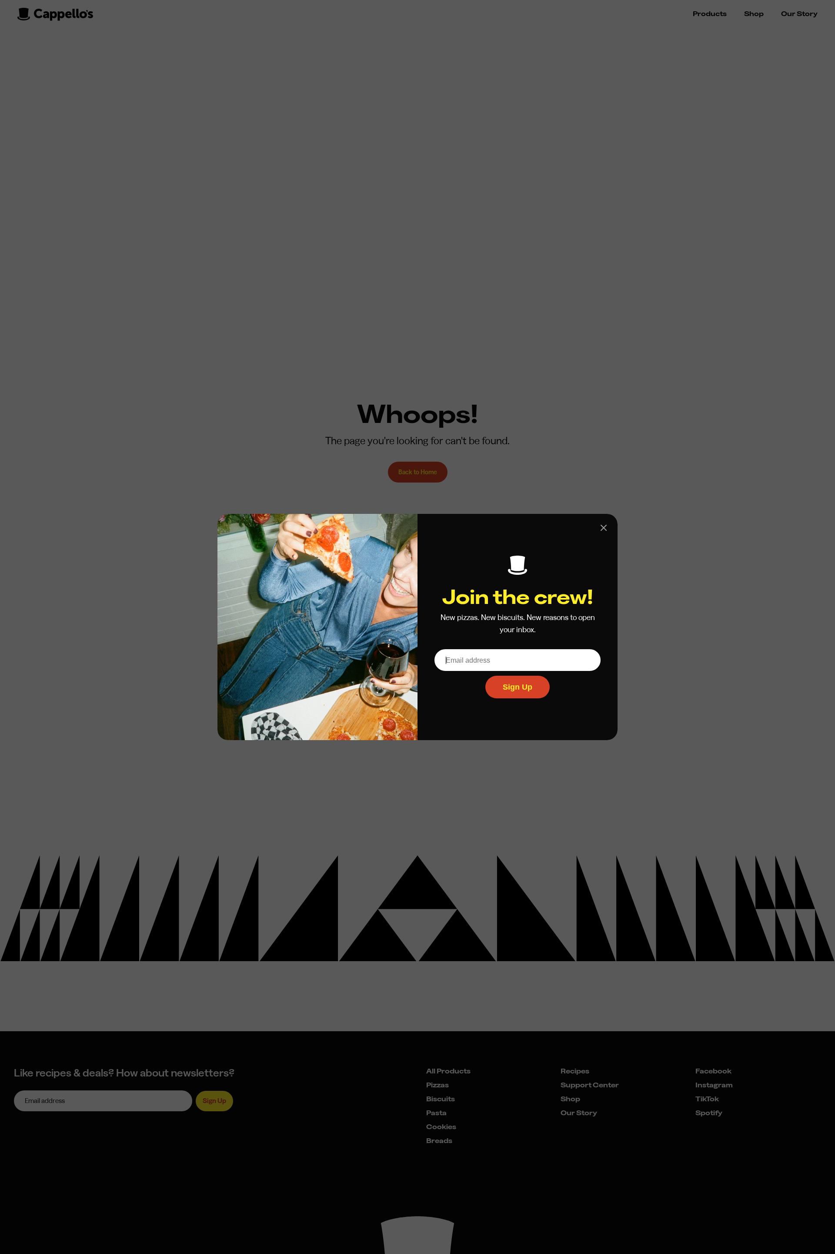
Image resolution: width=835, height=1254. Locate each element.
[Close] (604, 528)
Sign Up (517, 687)
